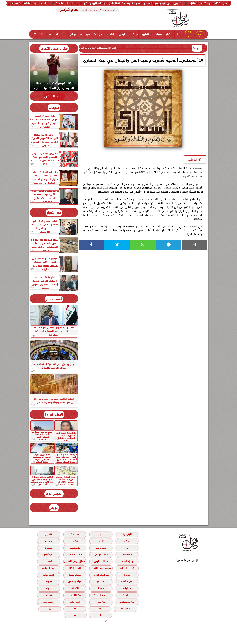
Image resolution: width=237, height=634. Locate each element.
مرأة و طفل (74, 581)
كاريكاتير (48, 555)
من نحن (101, 602)
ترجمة (48, 595)
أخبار (168, 34)
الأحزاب (75, 588)
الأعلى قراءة (54, 415)
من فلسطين (127, 602)
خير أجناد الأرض (101, 575)
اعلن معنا (75, 602)
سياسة (157, 34)
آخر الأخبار (54, 213)
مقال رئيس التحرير (54, 48)
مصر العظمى (75, 555)
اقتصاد (110, 34)
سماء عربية (75, 575)
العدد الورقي (54, 96)
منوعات (197, 48)
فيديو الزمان (127, 568)
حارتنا (101, 588)
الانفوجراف (49, 575)
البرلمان (127, 595)
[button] (72, 73)
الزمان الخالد (74, 568)
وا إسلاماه (127, 561)
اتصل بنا (125, 609)
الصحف (48, 561)
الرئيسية (127, 534)
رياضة (134, 34)
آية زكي (192, 159)
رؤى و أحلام (127, 581)
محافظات (127, 555)
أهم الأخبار (54, 299)
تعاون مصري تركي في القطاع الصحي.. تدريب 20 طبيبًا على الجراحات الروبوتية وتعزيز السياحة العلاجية (153, 3)
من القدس (75, 595)
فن (88, 34)
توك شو (100, 581)
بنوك (48, 588)
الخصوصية (48, 602)
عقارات (48, 581)
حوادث (98, 34)
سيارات (127, 588)
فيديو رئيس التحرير (100, 568)
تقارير (145, 34)
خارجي (123, 34)
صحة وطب (75, 34)
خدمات (127, 575)
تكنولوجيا (74, 548)
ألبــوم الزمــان (101, 595)
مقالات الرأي (101, 561)
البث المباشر (48, 568)
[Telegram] (169, 245)
